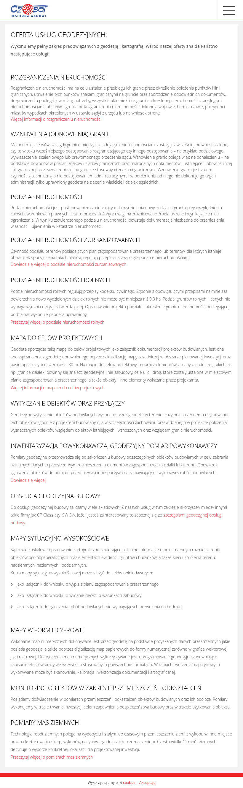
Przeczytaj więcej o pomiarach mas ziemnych (52, 757)
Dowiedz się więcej (28, 480)
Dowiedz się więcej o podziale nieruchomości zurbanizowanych (68, 264)
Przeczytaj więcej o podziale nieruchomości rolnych (57, 322)
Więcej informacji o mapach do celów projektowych (58, 387)
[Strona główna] (29, 10)
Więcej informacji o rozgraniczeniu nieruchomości (56, 119)
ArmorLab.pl (226, 780)
